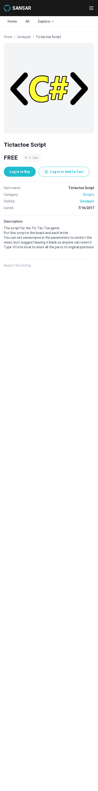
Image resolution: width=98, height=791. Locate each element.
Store (8, 37)
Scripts (88, 194)
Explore (44, 21)
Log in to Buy (20, 172)
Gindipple (24, 37)
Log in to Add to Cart (66, 172)
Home (12, 21)
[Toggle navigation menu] (91, 8)
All (27, 21)
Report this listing (17, 265)
